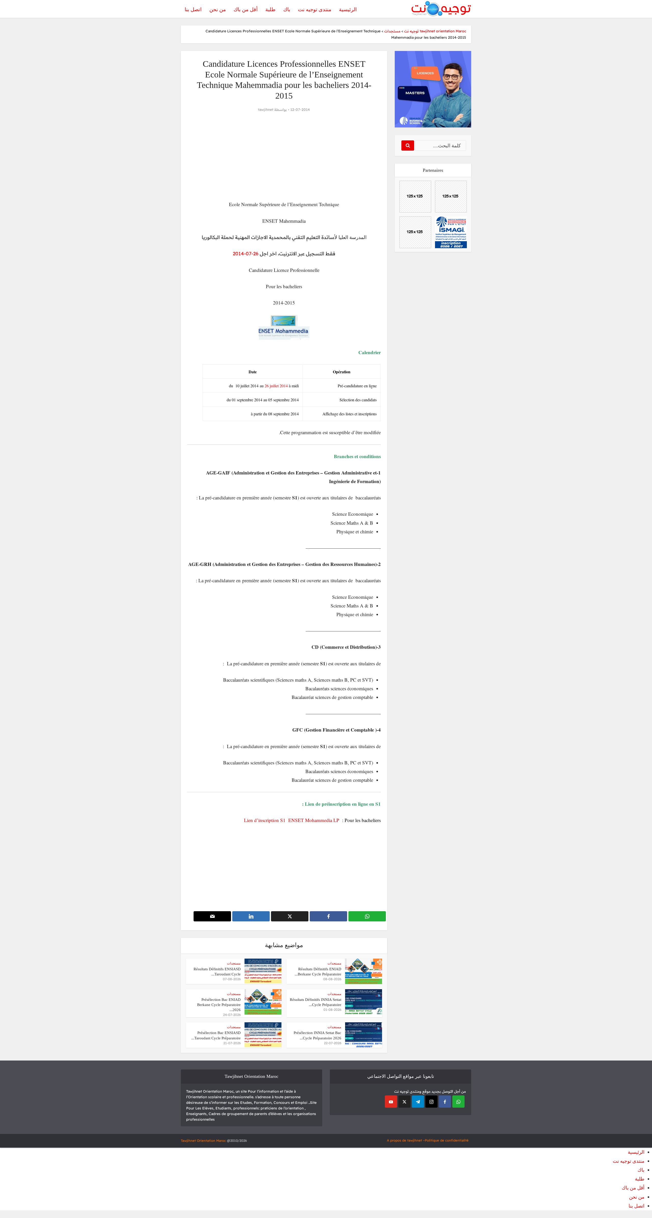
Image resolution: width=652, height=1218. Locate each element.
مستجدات (334, 963)
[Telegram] (418, 1101)
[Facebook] (445, 1101)
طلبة (270, 9)
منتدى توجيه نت (314, 9)
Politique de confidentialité (447, 1140)
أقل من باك (246, 9)
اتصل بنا (193, 9)
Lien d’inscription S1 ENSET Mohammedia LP (293, 820)
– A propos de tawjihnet (406, 1140)
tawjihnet (265, 109)
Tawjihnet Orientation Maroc (203, 1140)
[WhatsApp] (458, 1101)
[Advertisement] (284, 156)
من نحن (217, 9)
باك (286, 9)
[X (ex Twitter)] (404, 1101)
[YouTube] (391, 1101)
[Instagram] (431, 1101)
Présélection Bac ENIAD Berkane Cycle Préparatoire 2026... (219, 1005)
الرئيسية (348, 9)
